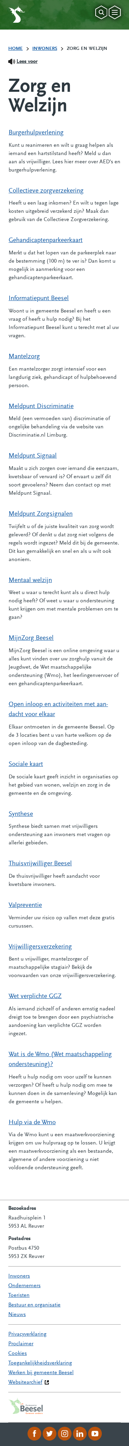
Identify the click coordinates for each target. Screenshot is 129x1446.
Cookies (17, 1353)
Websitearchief (25, 1382)
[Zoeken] (101, 12)
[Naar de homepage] (16, 14)
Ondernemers (24, 1286)
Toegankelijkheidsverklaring (40, 1363)
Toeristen (19, 1295)
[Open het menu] (115, 12)
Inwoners (19, 1276)
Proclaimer (20, 1344)
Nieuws (17, 1314)
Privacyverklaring (27, 1334)
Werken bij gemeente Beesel (41, 1373)
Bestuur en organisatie (34, 1305)
